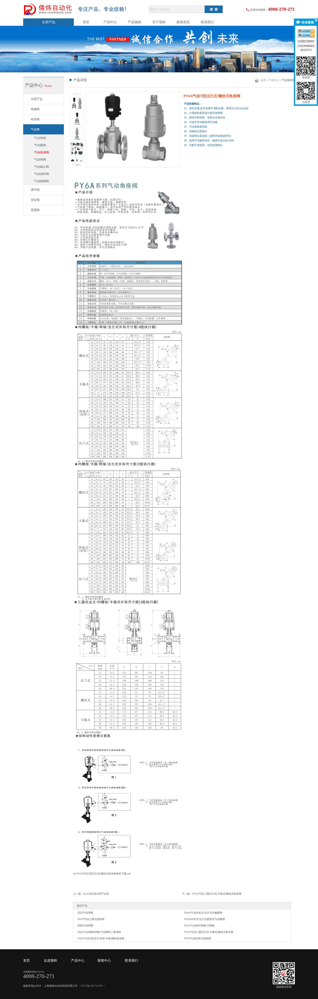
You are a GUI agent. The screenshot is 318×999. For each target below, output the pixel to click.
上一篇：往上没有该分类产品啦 (91, 893)
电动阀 (35, 119)
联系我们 (207, 22)
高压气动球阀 (85, 912)
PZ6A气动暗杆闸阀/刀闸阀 (199, 925)
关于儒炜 (158, 22)
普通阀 (35, 210)
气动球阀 (40, 138)
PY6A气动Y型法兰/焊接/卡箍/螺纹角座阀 (101, 938)
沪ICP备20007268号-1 (92, 985)
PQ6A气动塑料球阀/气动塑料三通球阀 (99, 932)
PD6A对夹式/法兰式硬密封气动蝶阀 (204, 919)
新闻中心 (104, 960)
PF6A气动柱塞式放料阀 (197, 938)
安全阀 (35, 199)
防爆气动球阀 (85, 925)
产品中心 (110, 22)
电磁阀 (35, 109)
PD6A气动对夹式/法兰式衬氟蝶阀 (203, 912)
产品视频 (134, 22)
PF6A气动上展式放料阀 (91, 919)
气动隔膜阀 (41, 181)
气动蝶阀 (40, 145)
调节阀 (35, 189)
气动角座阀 (41, 152)
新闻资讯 (183, 22)
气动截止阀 (41, 166)
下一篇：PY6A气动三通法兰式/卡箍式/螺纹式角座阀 (211, 893)
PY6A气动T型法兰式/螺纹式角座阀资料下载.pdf (103, 873)
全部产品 (48, 22)
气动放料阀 (41, 173)
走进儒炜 (50, 960)
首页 (86, 22)
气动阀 (35, 129)
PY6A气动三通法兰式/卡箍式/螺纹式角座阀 (208, 932)
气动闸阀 (40, 159)
